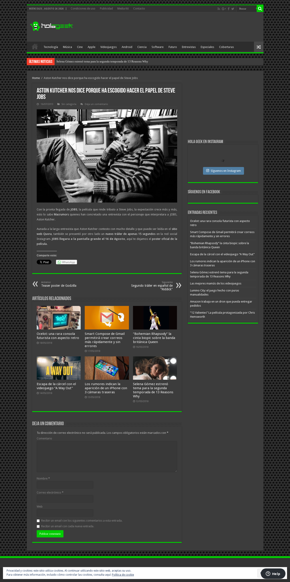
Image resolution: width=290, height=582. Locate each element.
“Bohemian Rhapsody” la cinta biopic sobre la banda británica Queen (154, 338)
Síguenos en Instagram (226, 170)
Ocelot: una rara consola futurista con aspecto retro (58, 336)
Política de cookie (123, 574)
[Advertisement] (177, 27)
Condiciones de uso (83, 8)
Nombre (43, 478)
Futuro (173, 47)
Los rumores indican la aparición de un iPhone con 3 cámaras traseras (106, 388)
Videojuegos (108, 47)
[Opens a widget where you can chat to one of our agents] (273, 574)
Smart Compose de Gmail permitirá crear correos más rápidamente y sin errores (105, 340)
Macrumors (62, 214)
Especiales (207, 47)
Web (40, 506)
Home (36, 78)
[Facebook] (228, 9)
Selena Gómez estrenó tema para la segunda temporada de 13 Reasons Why (153, 390)
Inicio (35, 46)
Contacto (139, 8)
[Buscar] (260, 8)
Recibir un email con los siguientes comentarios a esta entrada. (81, 520)
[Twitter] (233, 9)
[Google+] (223, 9)
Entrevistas (189, 47)
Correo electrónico (50, 492)
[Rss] (218, 9)
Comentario (44, 438)
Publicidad (106, 8)
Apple (91, 47)
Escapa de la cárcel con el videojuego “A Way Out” (56, 386)
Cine (80, 47)
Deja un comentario (96, 104)
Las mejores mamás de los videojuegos (80, 61)
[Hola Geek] (51, 25)
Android (127, 47)
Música (67, 47)
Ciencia (142, 47)
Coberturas (226, 47)
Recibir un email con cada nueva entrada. (67, 526)
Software (158, 47)
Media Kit (123, 8)
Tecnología (51, 47)
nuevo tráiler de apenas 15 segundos (129, 234)
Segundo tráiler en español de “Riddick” (152, 286)
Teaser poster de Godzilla (58, 284)
